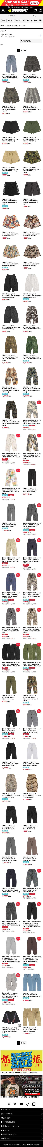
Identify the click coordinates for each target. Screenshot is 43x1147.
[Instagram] (9, 1104)
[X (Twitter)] (15, 1104)
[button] (3, 10)
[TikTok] (27, 1104)
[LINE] (33, 1104)
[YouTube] (21, 1104)
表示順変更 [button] (27, 41)
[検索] (34, 15)
